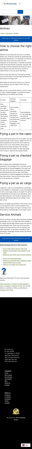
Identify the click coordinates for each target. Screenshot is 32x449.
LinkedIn (7, 403)
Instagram (3, 290)
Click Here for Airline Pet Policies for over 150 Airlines (16, 239)
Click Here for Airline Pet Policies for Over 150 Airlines (16, 39)
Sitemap (23, 417)
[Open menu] (20, 4)
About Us (7, 383)
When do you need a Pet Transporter (14, 264)
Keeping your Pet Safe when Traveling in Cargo (17, 260)
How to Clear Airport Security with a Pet (15, 249)
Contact (7, 385)
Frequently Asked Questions (20, 284)
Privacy (16, 419)
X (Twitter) (7, 286)
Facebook (15, 286)
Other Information (5, 284)
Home (2, 33)
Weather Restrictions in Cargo (12, 262)
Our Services (8, 377)
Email (20, 286)
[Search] (20, 12)
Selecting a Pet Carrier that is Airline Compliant (17, 255)
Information (9, 33)
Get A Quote (8, 375)
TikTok (11, 290)
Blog (1, 286)
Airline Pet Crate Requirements (12, 258)
